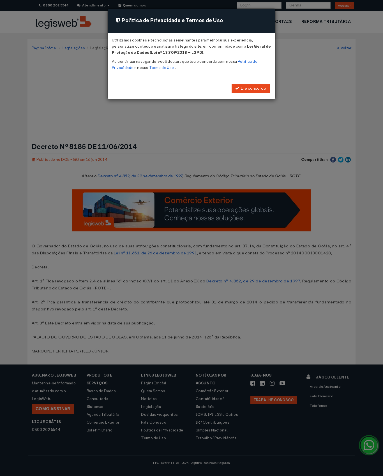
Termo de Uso (162, 67)
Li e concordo (252, 88)
